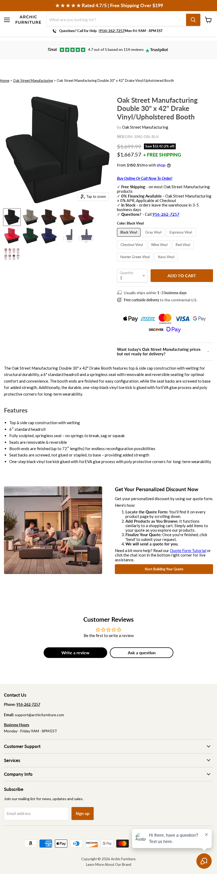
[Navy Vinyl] (167, 262)
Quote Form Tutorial (188, 550)
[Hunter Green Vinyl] (136, 262)
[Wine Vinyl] (160, 250)
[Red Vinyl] (183, 250)
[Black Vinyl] (129, 237)
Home (4, 80)
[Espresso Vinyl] (181, 237)
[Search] (193, 20)
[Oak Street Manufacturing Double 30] (11, 217)
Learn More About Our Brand (108, 864)
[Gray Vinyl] (154, 237)
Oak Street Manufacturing (33, 80)
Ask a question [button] (142, 652)
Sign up (82, 813)
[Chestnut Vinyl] (132, 250)
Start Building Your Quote (164, 569)
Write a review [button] (75, 652)
